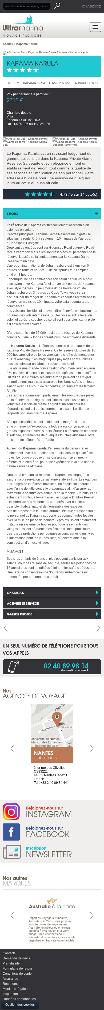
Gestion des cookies (20, 1005)
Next (98, 628)
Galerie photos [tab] (19, 613)
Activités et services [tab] (23, 603)
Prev (6, 628)
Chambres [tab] (15, 592)
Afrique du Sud (86, 83)
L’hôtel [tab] (12, 213)
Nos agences (91, 6)
